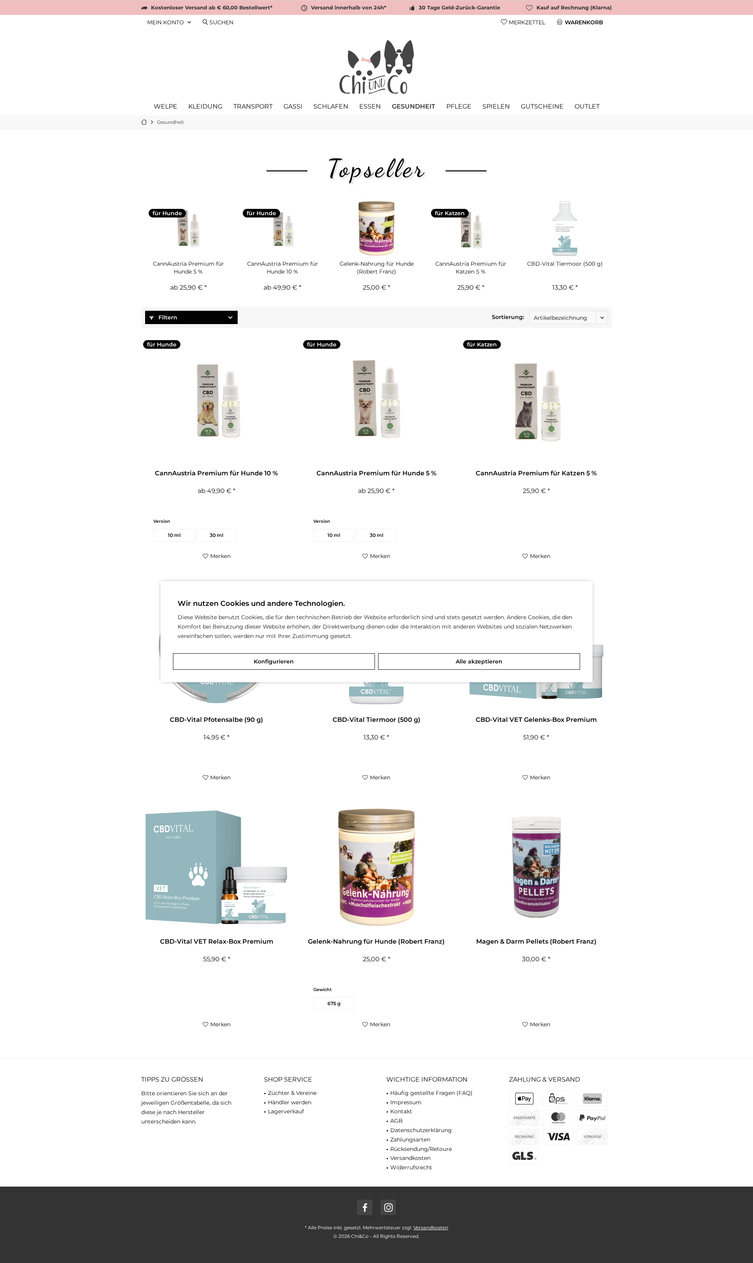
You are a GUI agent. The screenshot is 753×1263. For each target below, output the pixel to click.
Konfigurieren (274, 661)
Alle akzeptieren (479, 661)
